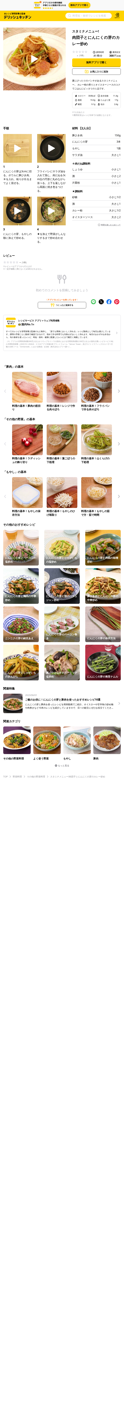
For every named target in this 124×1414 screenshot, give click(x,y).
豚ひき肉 (77, 135)
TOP (5, 776)
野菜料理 (17, 776)
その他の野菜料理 (36, 776)
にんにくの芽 (80, 141)
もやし (76, 148)
